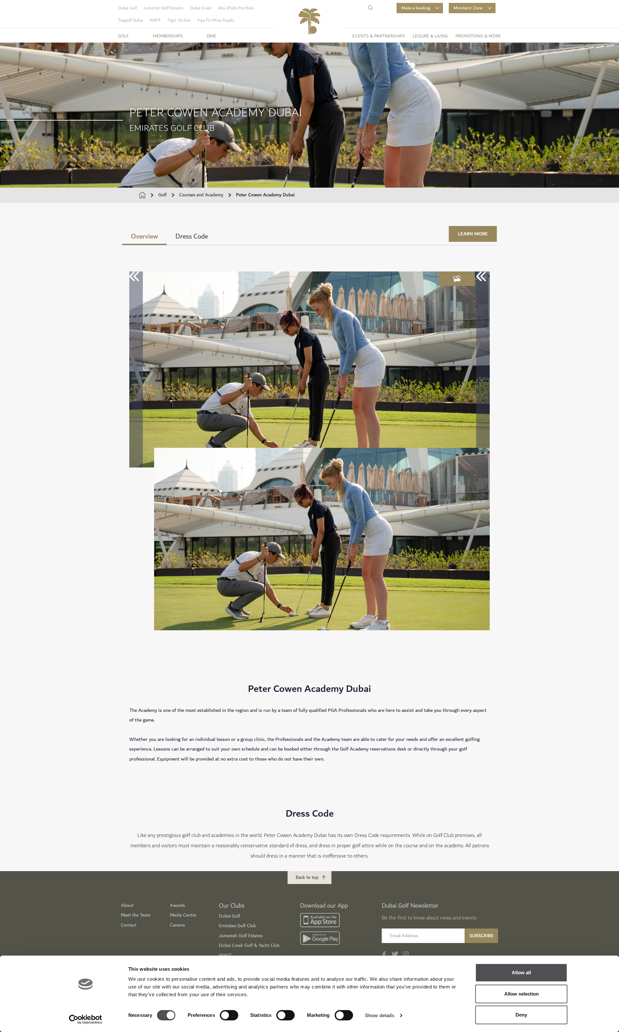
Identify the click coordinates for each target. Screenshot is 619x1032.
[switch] (229, 1015)
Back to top (307, 877)
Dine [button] (211, 36)
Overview (144, 236)
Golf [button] (123, 36)
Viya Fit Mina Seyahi (215, 20)
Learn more (473, 234)
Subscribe (481, 936)
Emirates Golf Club (237, 926)
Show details (379, 1015)
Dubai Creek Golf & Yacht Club (249, 945)
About (127, 905)
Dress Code (191, 236)
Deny (521, 1014)
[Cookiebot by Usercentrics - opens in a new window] (85, 1019)
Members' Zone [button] (468, 8)
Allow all (521, 972)
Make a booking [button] (415, 8)
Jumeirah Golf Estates (163, 8)
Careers (177, 925)
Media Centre (183, 915)
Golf (162, 195)
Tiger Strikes (179, 20)
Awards (177, 905)
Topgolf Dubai (130, 20)
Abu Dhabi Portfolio (236, 8)
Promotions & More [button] (478, 36)
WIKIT (155, 20)
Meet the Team (136, 915)
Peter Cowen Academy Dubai (265, 195)
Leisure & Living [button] (430, 36)
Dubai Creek (200, 8)
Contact (128, 925)
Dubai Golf (127, 8)
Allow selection (521, 994)
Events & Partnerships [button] (378, 36)
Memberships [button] (168, 36)
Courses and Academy (201, 195)
